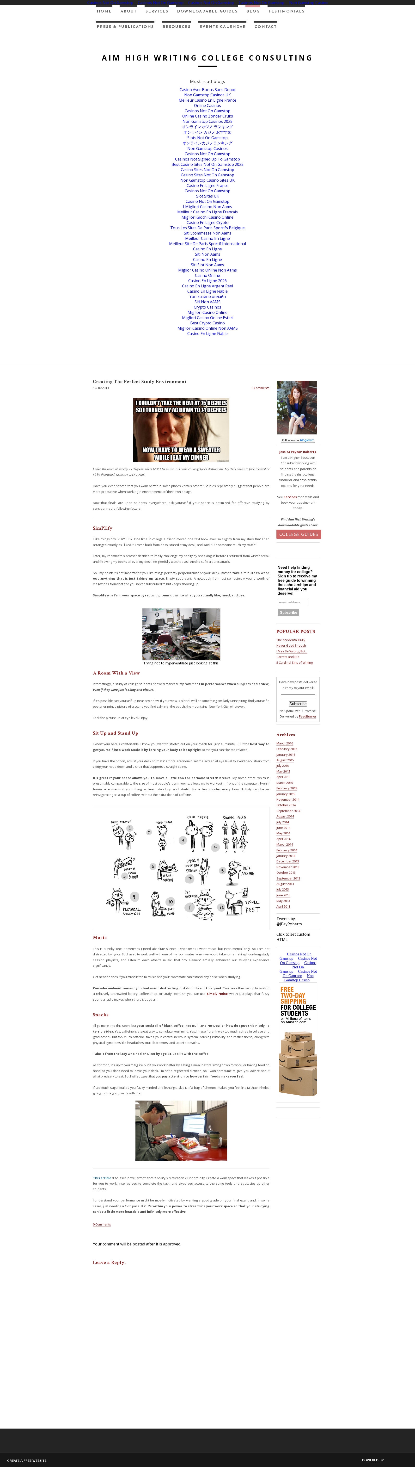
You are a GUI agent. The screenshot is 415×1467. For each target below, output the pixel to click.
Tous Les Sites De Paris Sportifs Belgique (207, 227)
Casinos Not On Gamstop (207, 110)
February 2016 (286, 749)
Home (104, 11)
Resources (177, 27)
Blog (253, 11)
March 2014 (284, 844)
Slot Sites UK (207, 196)
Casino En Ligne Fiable (207, 291)
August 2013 (285, 884)
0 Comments (260, 388)
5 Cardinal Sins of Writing (294, 662)
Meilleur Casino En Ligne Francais (207, 212)
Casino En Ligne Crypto (208, 222)
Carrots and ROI (287, 657)
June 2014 (283, 827)
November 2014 (287, 799)
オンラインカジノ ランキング (207, 126)
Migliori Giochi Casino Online (207, 217)
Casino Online (207, 275)
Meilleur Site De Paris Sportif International (207, 243)
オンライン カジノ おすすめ (207, 132)
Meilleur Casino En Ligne (207, 238)
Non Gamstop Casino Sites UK (207, 180)
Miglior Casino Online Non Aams (207, 270)
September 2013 (288, 878)
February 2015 (286, 788)
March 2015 (284, 782)
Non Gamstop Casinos (207, 148)
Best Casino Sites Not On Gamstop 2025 (207, 164)
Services (157, 11)
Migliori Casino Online (207, 312)
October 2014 (286, 805)
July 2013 (282, 889)
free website (35, 1461)
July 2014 (282, 822)
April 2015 (283, 777)
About (129, 11)
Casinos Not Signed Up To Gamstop (207, 159)
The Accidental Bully (290, 640)
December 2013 (287, 861)
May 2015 (283, 771)
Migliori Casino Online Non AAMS (207, 328)
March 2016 (284, 743)
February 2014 (286, 850)
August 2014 (285, 816)
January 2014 (285, 856)
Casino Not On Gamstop (207, 201)
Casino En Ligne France (207, 185)
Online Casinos (207, 105)
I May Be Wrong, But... (291, 651)
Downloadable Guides (207, 11)
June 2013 (283, 895)
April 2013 (283, 906)
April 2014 (283, 839)
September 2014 (288, 811)
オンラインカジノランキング (207, 143)
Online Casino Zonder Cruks (207, 116)
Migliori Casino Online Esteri (207, 317)
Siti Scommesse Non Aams (207, 233)
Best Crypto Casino (207, 323)
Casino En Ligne (207, 249)
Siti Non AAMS (207, 301)
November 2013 (287, 867)
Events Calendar (222, 27)
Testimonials (287, 11)
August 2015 (285, 760)
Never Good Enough (291, 645)
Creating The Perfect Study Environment (140, 381)
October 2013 (286, 872)
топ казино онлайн (207, 296)
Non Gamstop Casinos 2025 (207, 121)
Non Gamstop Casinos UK (207, 95)
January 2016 (285, 754)
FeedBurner (307, 716)
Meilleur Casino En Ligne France (207, 100)
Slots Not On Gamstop (207, 137)
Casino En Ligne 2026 (207, 280)
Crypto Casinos (207, 307)
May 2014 (283, 833)
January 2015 (285, 794)
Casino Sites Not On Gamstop (207, 169)
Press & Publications (125, 27)
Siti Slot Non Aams (207, 264)
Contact (266, 27)
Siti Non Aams (207, 254)
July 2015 (282, 765)
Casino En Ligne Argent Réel (207, 286)
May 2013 (283, 900)
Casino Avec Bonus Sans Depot (208, 89)
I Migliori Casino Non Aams (207, 206)
